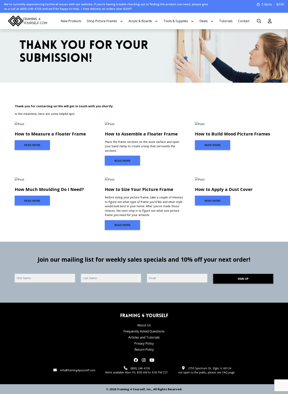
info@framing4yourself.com (77, 370)
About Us (144, 325)
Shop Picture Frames (102, 21)
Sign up (243, 279)
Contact (243, 21)
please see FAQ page (221, 372)
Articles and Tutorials (144, 337)
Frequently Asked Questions (144, 331)
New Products (71, 21)
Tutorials (226, 21)
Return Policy (144, 349)
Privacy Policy (144, 343)
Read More (32, 145)
